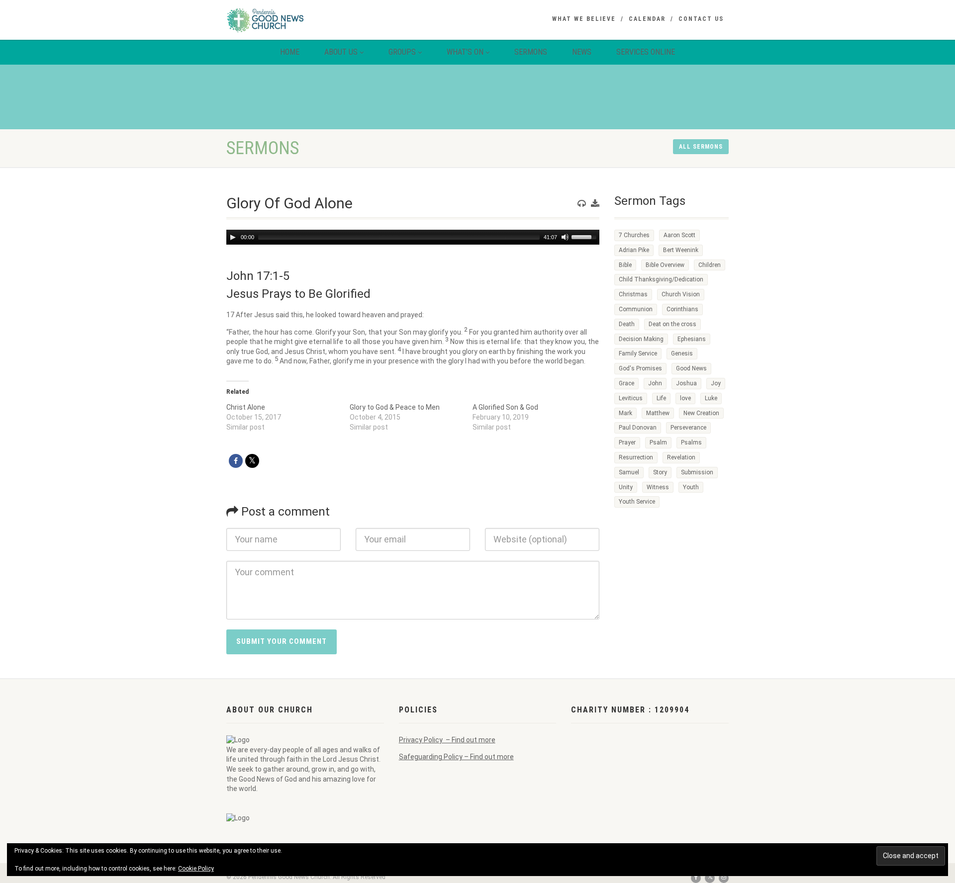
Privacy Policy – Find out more (447, 740)
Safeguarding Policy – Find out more (456, 757)
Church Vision (681, 294)
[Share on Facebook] (236, 461)
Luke (711, 398)
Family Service (638, 353)
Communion (636, 309)
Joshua (686, 383)
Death (627, 324)
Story (660, 472)
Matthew (657, 413)
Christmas (633, 294)
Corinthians (682, 309)
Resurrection (636, 457)
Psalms (691, 442)
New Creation (701, 413)
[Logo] (305, 19)
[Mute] (565, 237)
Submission (697, 472)
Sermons (530, 52)
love (685, 398)
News (581, 52)
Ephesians (691, 339)
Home (289, 52)
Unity (626, 487)
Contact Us (701, 18)
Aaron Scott (679, 235)
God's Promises (640, 368)
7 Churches (634, 235)
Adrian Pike (634, 250)
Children (709, 265)
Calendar (647, 18)
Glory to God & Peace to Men (395, 407)
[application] (412, 237)
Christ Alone (245, 407)
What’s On (465, 52)
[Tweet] (252, 461)
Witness (658, 487)
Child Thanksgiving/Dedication (661, 279)
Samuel (629, 472)
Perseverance (688, 427)
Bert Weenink (680, 250)
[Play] (233, 237)
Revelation (681, 457)
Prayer (627, 442)
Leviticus (631, 398)
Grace (626, 383)
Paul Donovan (638, 427)
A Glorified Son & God (505, 407)
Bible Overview (665, 265)
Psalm (658, 442)
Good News (691, 368)
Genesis (682, 353)
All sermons (701, 146)
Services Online (645, 52)
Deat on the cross (672, 324)
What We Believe (584, 18)
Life (661, 398)
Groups (402, 52)
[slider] (585, 236)
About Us (341, 52)
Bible (625, 265)
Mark (625, 413)
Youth (691, 487)
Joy (716, 383)
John (655, 383)
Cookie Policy (196, 868)
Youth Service (637, 501)
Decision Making (641, 339)
